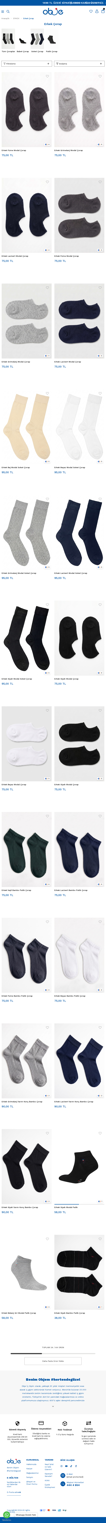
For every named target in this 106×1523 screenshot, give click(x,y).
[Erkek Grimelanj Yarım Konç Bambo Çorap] (27, 1060)
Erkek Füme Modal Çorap (14, 150)
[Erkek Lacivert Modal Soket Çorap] (79, 532)
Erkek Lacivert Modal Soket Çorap (70, 573)
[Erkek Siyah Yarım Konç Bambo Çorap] (27, 1166)
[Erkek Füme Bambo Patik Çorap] (27, 955)
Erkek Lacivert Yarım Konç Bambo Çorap (73, 1101)
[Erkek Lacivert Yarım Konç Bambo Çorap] (79, 1060)
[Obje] (14, 1461)
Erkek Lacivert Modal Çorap (15, 256)
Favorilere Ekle (47, 76)
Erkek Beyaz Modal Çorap (14, 784)
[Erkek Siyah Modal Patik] (79, 1166)
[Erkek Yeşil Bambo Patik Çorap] (27, 849)
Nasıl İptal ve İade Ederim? (49, 1466)
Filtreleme (11, 64)
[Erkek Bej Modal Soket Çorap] (27, 426)
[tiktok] (71, 1466)
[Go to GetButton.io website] (6, 1520)
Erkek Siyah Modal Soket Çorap (17, 679)
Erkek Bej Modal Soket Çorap (16, 467)
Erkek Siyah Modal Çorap (66, 679)
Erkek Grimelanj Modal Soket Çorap (19, 573)
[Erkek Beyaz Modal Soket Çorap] (79, 426)
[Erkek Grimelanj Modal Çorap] (79, 109)
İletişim (29, 1477)
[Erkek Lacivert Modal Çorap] (27, 215)
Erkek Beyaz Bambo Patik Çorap (69, 996)
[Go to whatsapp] (6, 1514)
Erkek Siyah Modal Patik (66, 1207)
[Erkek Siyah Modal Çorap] (79, 638)
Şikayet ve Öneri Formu (31, 1483)
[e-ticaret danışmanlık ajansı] (53, 1520)
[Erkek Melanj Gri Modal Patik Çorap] (27, 1272)
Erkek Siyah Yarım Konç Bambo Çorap (20, 1207)
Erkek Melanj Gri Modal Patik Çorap (19, 1313)
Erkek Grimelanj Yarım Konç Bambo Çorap (22, 1101)
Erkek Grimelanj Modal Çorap (68, 150)
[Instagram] (61, 1466)
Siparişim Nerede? (49, 1475)
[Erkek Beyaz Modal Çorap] (27, 743)
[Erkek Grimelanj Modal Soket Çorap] (27, 532)
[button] (66, 1204)
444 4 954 (73, 1485)
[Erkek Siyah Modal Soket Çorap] (27, 638)
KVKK (47, 1480)
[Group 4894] (53, 1510)
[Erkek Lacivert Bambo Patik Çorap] (79, 849)
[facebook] (76, 1466)
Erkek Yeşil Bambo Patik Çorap (16, 890)
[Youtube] (66, 1466)
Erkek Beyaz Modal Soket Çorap (69, 467)
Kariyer (29, 1469)
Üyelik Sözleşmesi (50, 1486)
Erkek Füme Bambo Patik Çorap (17, 996)
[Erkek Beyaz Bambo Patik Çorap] (79, 955)
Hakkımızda (31, 1464)
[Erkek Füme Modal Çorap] (27, 109)
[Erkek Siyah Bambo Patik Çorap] (79, 1272)
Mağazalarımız (32, 1473)
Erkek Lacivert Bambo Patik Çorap (71, 890)
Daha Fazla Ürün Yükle (53, 1361)
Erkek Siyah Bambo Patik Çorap (69, 1313)
